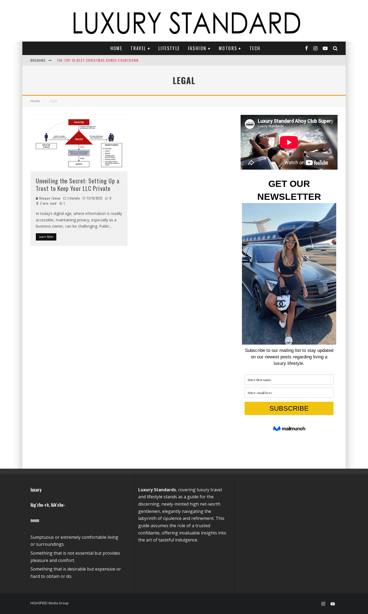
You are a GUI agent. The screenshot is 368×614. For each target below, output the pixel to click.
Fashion (197, 48)
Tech (255, 48)
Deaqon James (49, 198)
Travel (138, 48)
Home (116, 48)
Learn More (46, 237)
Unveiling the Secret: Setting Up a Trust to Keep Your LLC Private (77, 184)
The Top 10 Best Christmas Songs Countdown (97, 60)
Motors (228, 48)
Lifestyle (169, 48)
